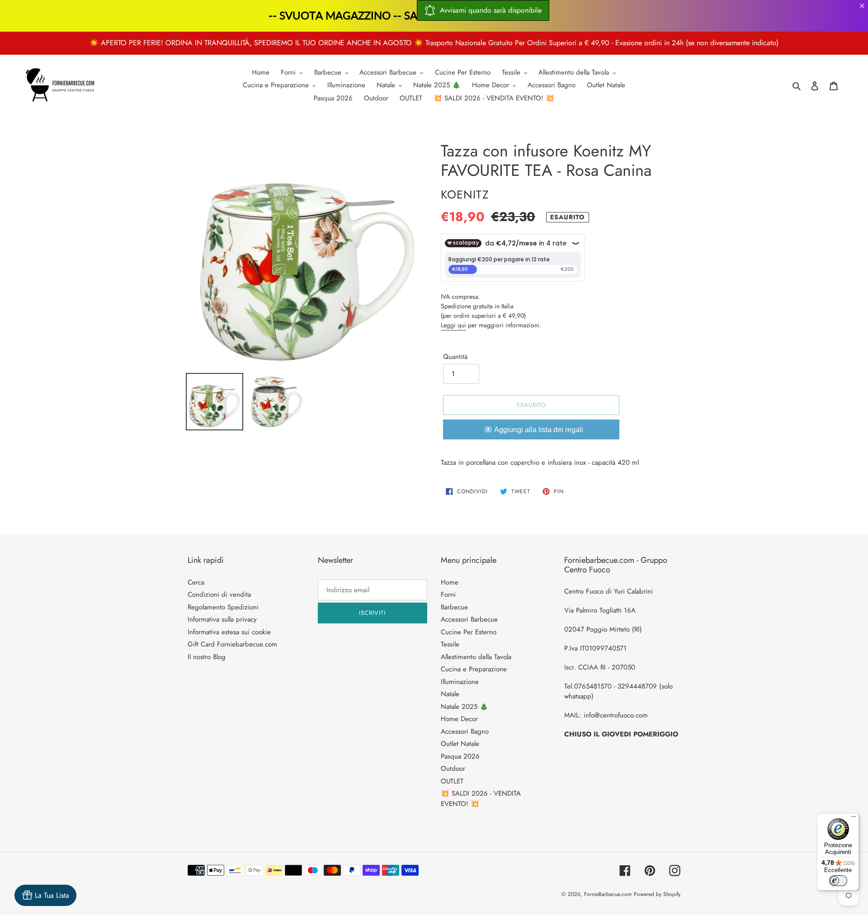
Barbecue (454, 607)
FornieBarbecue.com (608, 894)
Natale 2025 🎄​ (464, 707)
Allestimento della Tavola (476, 657)
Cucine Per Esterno (468, 632)
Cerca (196, 582)
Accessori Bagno (465, 731)
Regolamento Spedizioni (223, 607)
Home (449, 582)
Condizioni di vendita (219, 594)
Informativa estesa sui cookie (229, 632)
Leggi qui (453, 325)
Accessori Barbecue (469, 619)
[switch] (838, 880)
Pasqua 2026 (460, 756)
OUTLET (452, 781)
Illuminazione (460, 682)
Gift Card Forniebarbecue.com (232, 644)
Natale (450, 694)
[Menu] (853, 818)
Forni (448, 594)
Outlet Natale (460, 744)
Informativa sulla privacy (222, 619)
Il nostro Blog (207, 657)
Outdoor (453, 769)
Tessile (450, 644)
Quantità (455, 357)
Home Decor (459, 719)
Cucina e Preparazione (474, 669)
